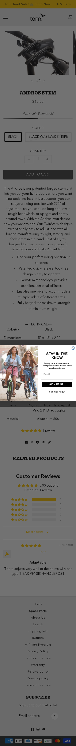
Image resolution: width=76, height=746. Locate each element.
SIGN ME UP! (57, 384)
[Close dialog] (73, 348)
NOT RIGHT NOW (57, 392)
